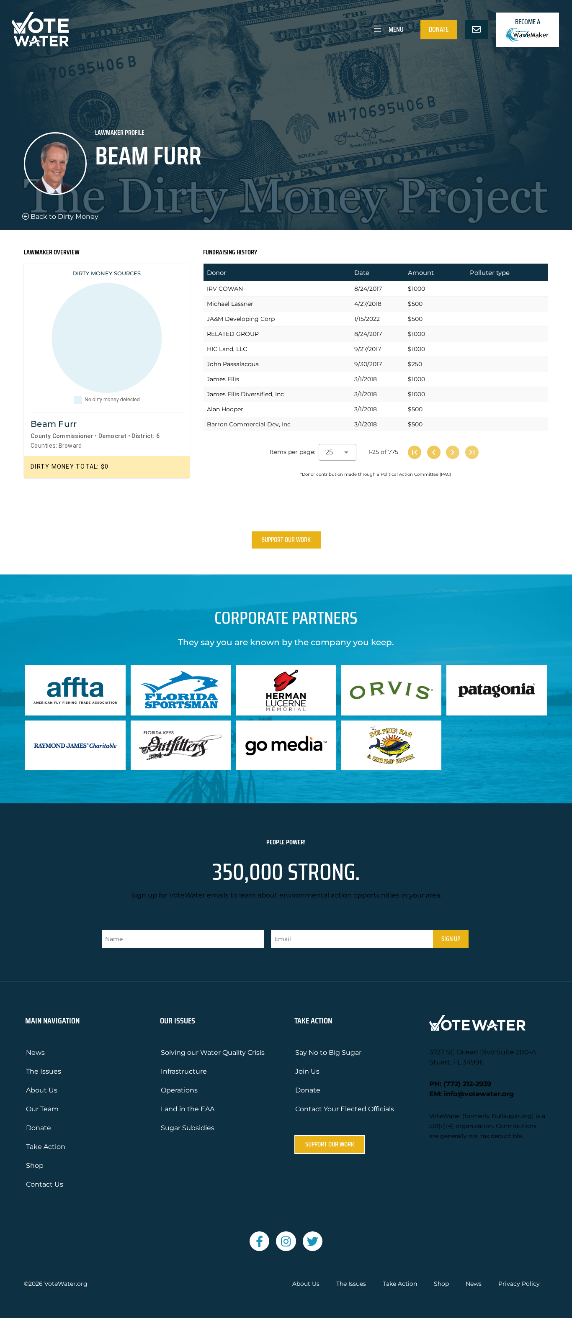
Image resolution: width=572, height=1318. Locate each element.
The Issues (43, 1071)
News (35, 1052)
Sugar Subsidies (187, 1128)
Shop (35, 1165)
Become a (527, 21)
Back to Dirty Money (63, 217)
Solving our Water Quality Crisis (213, 1052)
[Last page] (471, 452)
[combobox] (337, 452)
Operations (179, 1090)
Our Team (42, 1109)
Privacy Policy (519, 1283)
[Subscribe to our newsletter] (476, 29)
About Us (41, 1090)
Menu (395, 29)
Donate (438, 29)
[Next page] (452, 452)
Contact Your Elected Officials (344, 1109)
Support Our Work (286, 539)
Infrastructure (184, 1071)
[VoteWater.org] (40, 29)
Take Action (45, 1147)
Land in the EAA (187, 1109)
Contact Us (44, 1184)
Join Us (307, 1071)
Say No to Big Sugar (328, 1052)
